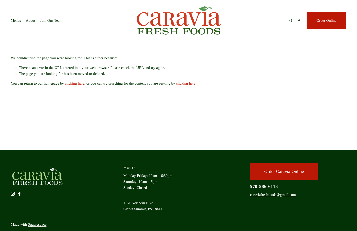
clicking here (74, 83)
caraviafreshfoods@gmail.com (273, 195)
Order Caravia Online (284, 171)
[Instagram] (290, 20)
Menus (16, 20)
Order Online (326, 20)
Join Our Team (51, 20)
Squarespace (37, 224)
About (30, 20)
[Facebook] (299, 20)
